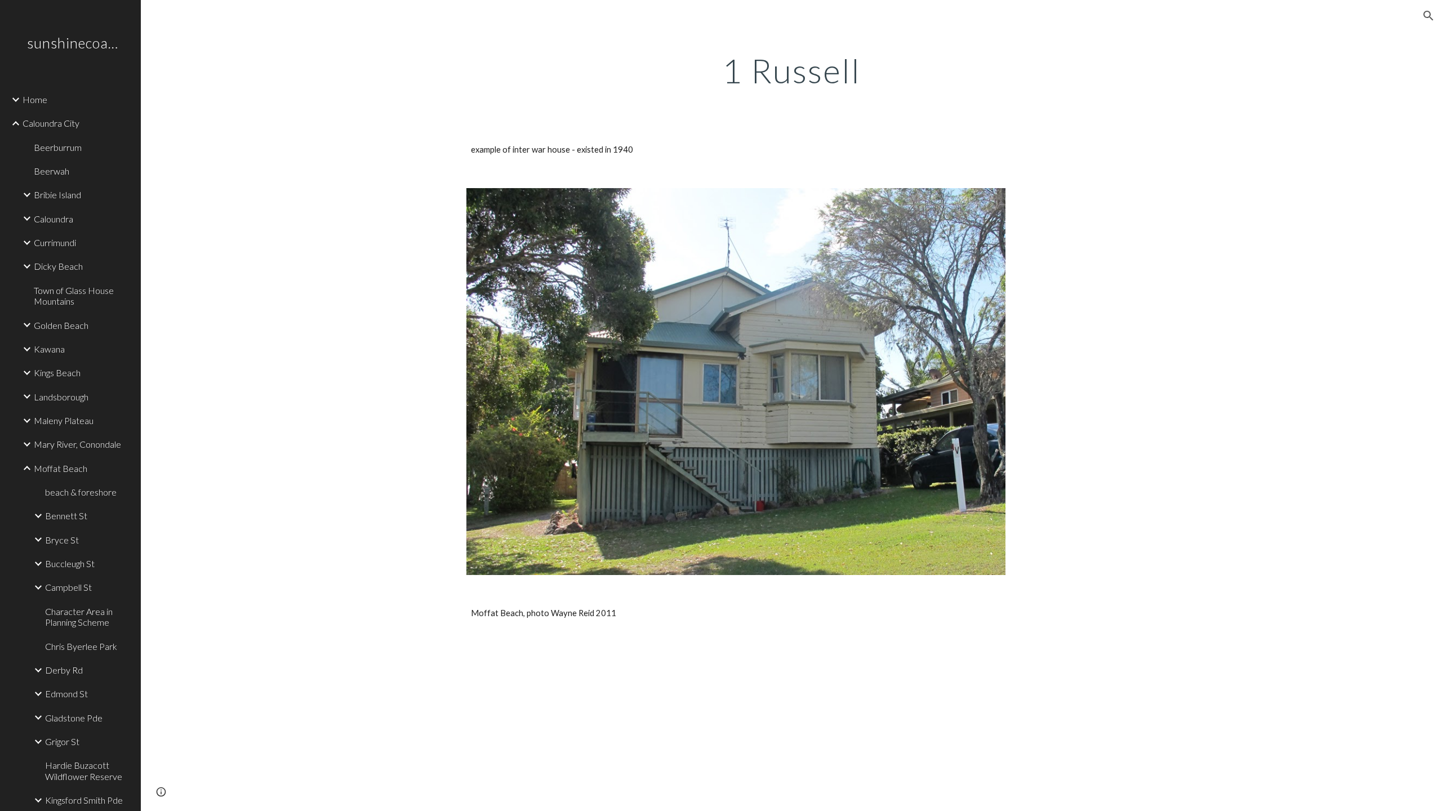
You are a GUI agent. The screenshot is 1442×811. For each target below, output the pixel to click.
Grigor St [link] (62, 741)
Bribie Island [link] (57, 194)
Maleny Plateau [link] (64, 420)
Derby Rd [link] (64, 670)
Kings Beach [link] (57, 372)
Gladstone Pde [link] (74, 717)
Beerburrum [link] (58, 147)
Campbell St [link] (68, 587)
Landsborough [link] (61, 396)
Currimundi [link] (55, 242)
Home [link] (35, 99)
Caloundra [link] (53, 218)
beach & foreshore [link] (81, 492)
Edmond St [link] (66, 693)
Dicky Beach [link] (58, 266)
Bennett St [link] (66, 515)
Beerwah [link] (51, 171)
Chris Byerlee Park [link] (81, 646)
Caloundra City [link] (51, 123)
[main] (791, 70)
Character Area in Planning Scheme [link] (79, 616)
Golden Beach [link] (61, 325)
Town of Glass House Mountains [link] (74, 295)
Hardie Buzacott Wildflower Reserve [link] (83, 770)
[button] (1428, 15)
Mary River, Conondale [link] (77, 444)
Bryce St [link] (62, 539)
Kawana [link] (49, 349)
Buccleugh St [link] (70, 563)
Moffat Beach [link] (60, 468)
